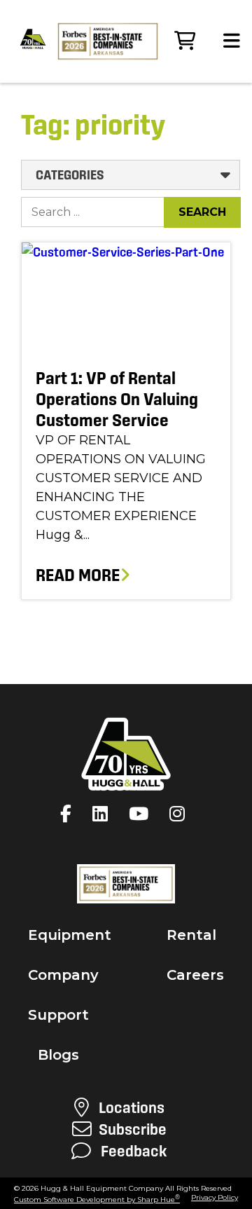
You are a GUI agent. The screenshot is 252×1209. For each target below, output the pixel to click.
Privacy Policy (214, 1197)
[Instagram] (180, 813)
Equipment (69, 935)
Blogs (58, 1054)
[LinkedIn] (103, 813)
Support (58, 1014)
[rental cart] (184, 41)
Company (63, 974)
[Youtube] (142, 813)
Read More (78, 575)
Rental (191, 935)
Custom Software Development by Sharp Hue (97, 1199)
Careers (195, 974)
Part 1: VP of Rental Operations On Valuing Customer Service (117, 399)
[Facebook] (69, 813)
